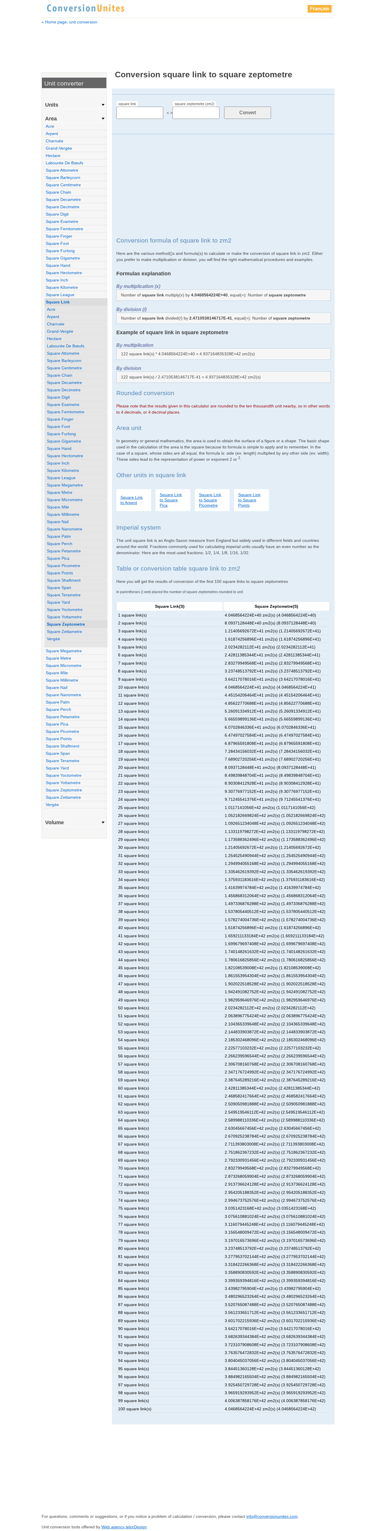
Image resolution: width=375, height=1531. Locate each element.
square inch (57, 280)
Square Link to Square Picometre (210, 500)
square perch (59, 543)
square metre (59, 492)
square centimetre (63, 184)
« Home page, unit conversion (69, 22)
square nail (58, 521)
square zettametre (64, 631)
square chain (58, 192)
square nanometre (64, 529)
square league (60, 294)
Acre (50, 126)
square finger (59, 236)
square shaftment (64, 580)
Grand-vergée (59, 148)
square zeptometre (66, 624)
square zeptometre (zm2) (194, 104)
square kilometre (62, 287)
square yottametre (64, 617)
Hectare (53, 155)
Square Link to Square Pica (171, 500)
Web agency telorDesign (124, 1527)
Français (319, 8)
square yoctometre (65, 609)
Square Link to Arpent (131, 500)
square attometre (62, 170)
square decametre (63, 199)
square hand (58, 265)
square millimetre (63, 514)
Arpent (52, 133)
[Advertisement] (188, 43)
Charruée (54, 141)
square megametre (65, 485)
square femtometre (64, 228)
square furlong (60, 250)
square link (127, 104)
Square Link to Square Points (249, 500)
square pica (58, 558)
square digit (57, 214)
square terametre (64, 595)
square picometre (63, 565)
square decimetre (62, 206)
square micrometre (65, 499)
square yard (58, 602)
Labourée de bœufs (64, 163)
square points (60, 573)
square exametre (62, 221)
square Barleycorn (63, 177)
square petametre (64, 551)
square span (59, 587)
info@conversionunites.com (272, 1516)
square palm (59, 536)
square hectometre (64, 272)
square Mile (58, 507)
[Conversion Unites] (86, 7)
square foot (57, 243)
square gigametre (63, 258)
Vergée (53, 638)
